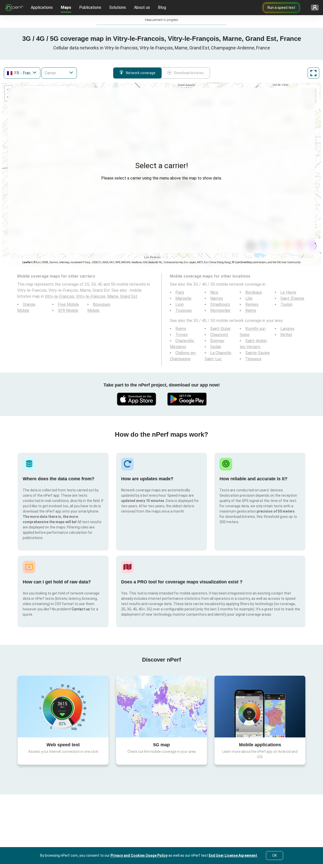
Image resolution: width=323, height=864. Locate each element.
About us (142, 7)
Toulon (286, 304)
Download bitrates (189, 73)
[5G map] (161, 706)
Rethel (286, 334)
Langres (287, 328)
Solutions (117, 7)
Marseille (183, 298)
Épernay (217, 340)
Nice (214, 292)
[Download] (136, 399)
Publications (90, 7)
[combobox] (22, 73)
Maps (66, 7)
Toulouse (183, 310)
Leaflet (27, 262)
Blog (162, 7)
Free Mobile (68, 304)
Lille (249, 298)
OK (274, 855)
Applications (42, 7)
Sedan (215, 346)
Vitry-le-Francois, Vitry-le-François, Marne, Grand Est (91, 296)
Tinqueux (253, 358)
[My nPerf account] (313, 7)
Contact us (81, 609)
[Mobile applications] (259, 706)
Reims (250, 310)
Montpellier (220, 310)
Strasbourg (220, 304)
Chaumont (219, 334)
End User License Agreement (233, 855)
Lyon (179, 304)
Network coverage (140, 73)
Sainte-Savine (257, 352)
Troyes (181, 334)
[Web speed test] (63, 706)
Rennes (251, 304)
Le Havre (288, 292)
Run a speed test (281, 8)
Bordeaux (253, 292)
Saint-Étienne (292, 298)
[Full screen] (313, 73)
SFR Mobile (68, 310)
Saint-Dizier (220, 328)
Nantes (216, 298)
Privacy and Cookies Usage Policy (139, 855)
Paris (179, 292)
